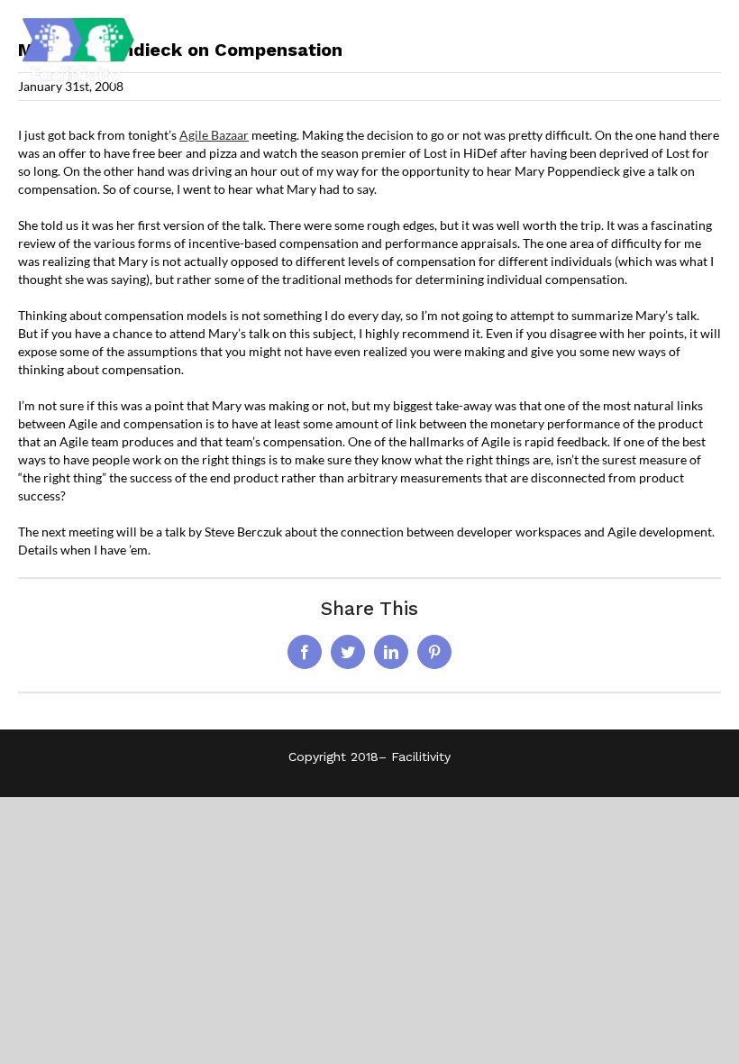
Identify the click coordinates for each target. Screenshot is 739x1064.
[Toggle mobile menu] (711, 50)
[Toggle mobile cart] (675, 50)
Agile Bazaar (214, 134)
